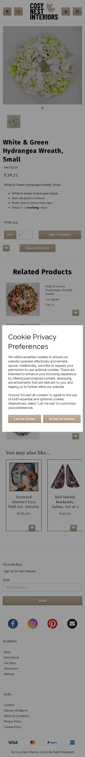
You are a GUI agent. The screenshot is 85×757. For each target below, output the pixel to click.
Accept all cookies (62, 418)
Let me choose (24, 418)
